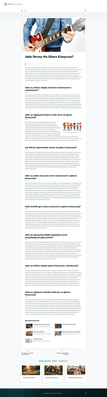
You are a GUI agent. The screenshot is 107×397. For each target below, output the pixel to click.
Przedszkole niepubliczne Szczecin (75, 377)
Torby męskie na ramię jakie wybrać (41, 324)
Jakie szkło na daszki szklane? (69, 324)
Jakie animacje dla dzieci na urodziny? (71, 331)
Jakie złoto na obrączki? (38, 331)
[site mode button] (25, 10)
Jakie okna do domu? (38, 339)
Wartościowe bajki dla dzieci (29, 377)
